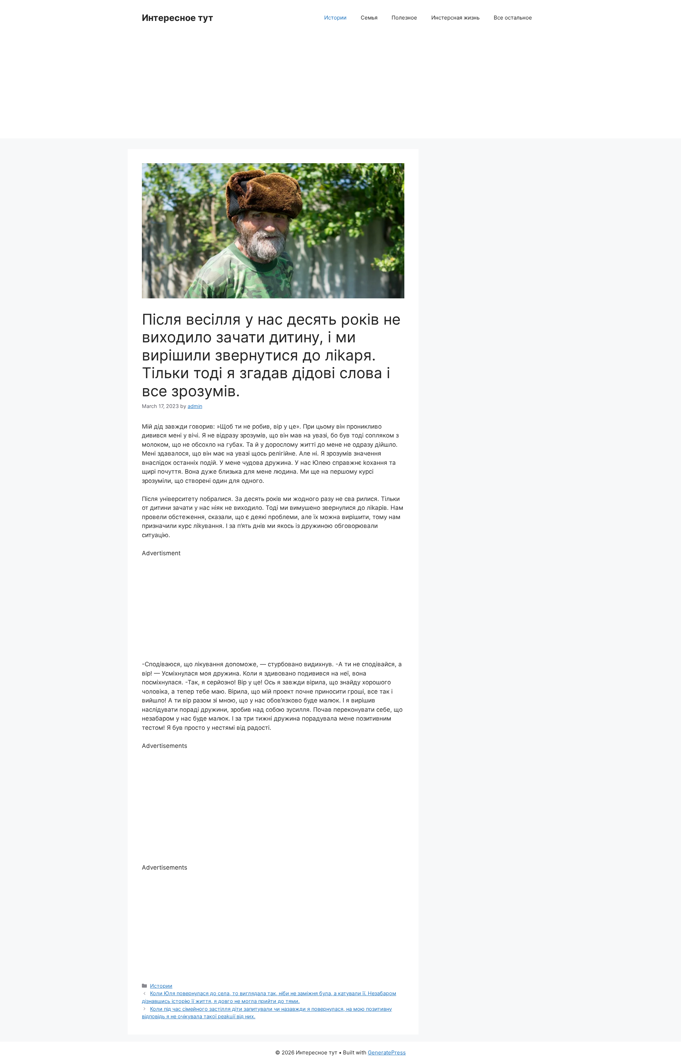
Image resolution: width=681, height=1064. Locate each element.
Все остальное (513, 17)
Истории (335, 17)
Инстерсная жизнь (455, 17)
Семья (369, 17)
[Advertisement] (340, 88)
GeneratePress (387, 1052)
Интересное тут (177, 17)
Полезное (404, 17)
